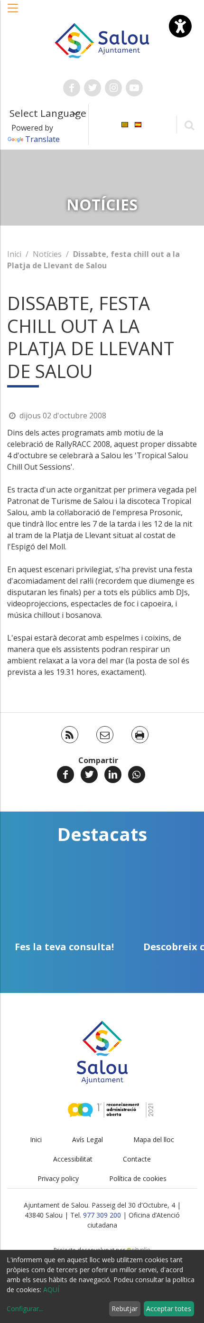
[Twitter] (89, 774)
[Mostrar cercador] (189, 124)
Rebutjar (124, 1308)
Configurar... (25, 1308)
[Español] (138, 123)
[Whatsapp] (136, 774)
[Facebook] (65, 774)
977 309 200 (102, 1214)
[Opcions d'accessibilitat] (180, 26)
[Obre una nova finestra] (71, 87)
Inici (14, 254)
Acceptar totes (168, 1308)
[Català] (124, 123)
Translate (42, 139)
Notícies (47, 254)
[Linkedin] (112, 774)
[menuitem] (124, 124)
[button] (13, 13)
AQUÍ (51, 1289)
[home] (102, 40)
